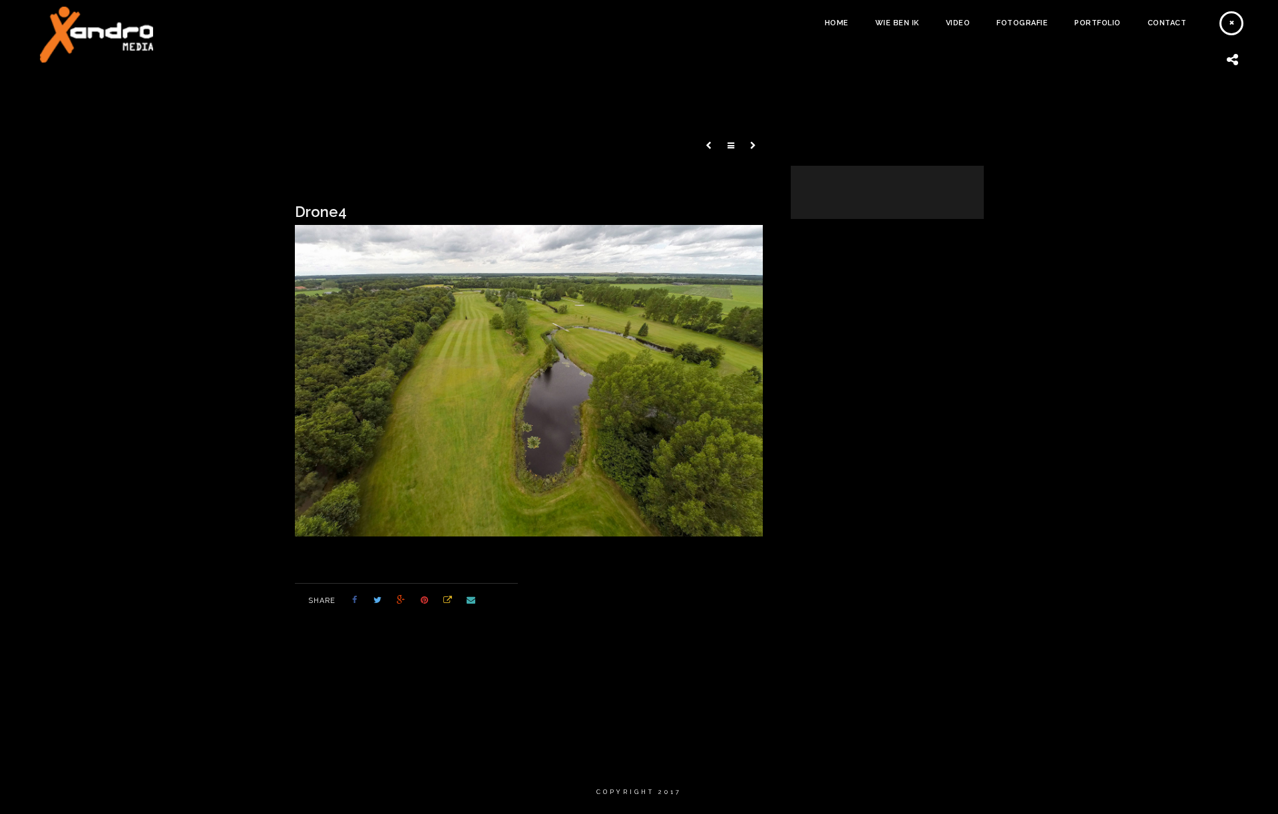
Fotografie (1022, 23)
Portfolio (1097, 23)
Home (837, 23)
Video (958, 23)
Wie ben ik (897, 23)
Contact (1167, 23)
